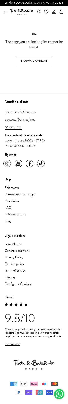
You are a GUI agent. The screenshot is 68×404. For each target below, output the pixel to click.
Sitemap (10, 277)
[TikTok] (41, 164)
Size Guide (12, 201)
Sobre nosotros (15, 214)
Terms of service (15, 270)
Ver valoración (12, 344)
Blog (8, 221)
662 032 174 (13, 127)
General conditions (17, 250)
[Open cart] (61, 12)
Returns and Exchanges (20, 194)
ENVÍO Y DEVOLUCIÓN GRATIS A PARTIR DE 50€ (34, 3)
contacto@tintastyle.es (20, 119)
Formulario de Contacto (20, 112)
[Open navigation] (6, 11)
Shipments (12, 187)
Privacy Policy (14, 257)
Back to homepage (34, 61)
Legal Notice (13, 244)
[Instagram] (7, 164)
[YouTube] (19, 164)
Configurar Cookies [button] (18, 283)
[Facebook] (30, 164)
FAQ (8, 207)
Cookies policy (14, 264)
